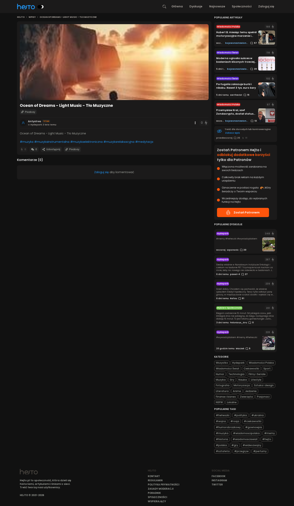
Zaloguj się (266, 6)
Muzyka (221, 379)
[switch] (40, 7)
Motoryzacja (242, 385)
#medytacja (144, 142)
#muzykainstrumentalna (51, 142)
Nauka (242, 379)
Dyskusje (195, 6)
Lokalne (232, 402)
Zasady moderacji (161, 488)
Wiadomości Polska (261, 362)
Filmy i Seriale (257, 374)
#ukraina (257, 415)
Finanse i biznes (226, 396)
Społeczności (242, 6)
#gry (234, 445)
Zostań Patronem (247, 212)
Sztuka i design (264, 385)
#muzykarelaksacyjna (118, 142)
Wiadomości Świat (227, 368)
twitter (217, 484)
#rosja (234, 421)
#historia (222, 439)
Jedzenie (251, 391)
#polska (221, 445)
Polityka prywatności (163, 484)
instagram (219, 480)
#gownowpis (253, 427)
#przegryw (241, 451)
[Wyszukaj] (164, 6)
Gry (232, 379)
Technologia (236, 374)
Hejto (21, 17)
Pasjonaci (263, 396)
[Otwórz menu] (195, 123)
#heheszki (222, 415)
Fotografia (222, 385)
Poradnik (154, 493)
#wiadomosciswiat (245, 439)
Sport (267, 368)
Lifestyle (256, 379)
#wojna (221, 421)
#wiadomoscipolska (246, 433)
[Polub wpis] (206, 123)
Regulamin (155, 480)
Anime (237, 391)
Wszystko (222, 362)
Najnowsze (217, 6)
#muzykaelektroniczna (86, 142)
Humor (220, 374)
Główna (177, 6)
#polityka (240, 415)
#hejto (266, 439)
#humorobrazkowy (228, 427)
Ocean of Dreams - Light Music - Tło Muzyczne (68, 17)
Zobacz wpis (232, 132)
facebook (218, 476)
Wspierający (157, 501)
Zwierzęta (246, 396)
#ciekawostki (252, 421)
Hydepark (238, 362)
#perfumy (260, 451)
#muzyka (26, 142)
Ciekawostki (251, 368)
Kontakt (154, 476)
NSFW (219, 402)
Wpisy (32, 17)
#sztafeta (223, 451)
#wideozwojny (252, 445)
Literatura (222, 391)
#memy (269, 433)
